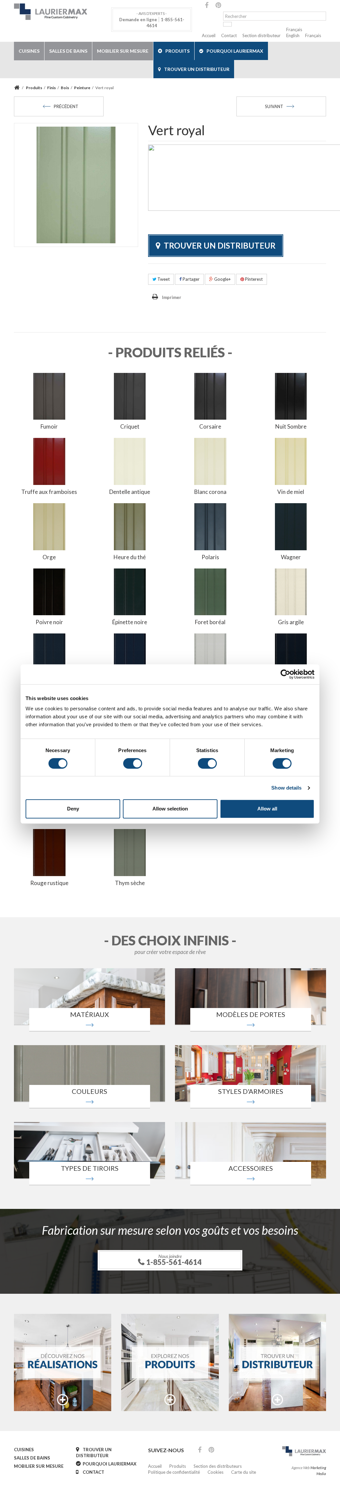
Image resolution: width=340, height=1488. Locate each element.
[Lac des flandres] (49, 656)
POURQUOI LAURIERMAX (235, 51)
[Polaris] (210, 526)
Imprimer (171, 297)
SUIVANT (274, 106)
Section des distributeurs (218, 1466)
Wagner (291, 557)
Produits (177, 51)
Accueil (208, 35)
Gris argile (291, 622)
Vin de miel (290, 491)
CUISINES (24, 1449)
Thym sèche (130, 882)
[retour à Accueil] (17, 88)
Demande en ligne (138, 19)
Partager (191, 279)
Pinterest (253, 279)
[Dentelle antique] (130, 460)
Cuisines (29, 51)
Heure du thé (130, 557)
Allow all (267, 808)
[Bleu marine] (130, 656)
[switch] (132, 763)
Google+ (222, 279)
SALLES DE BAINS (32, 1457)
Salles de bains (68, 51)
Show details (286, 788)
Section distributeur (261, 35)
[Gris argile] (291, 591)
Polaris (210, 557)
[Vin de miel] (291, 460)
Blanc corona (210, 491)
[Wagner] (291, 526)
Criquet (129, 426)
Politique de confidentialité (174, 1472)
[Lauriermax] (62, 11)
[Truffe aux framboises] (49, 460)
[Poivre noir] (49, 591)
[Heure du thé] (130, 526)
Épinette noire (129, 622)
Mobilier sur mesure (122, 51)
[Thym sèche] (130, 852)
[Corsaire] (210, 395)
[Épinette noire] (130, 591)
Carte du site (243, 1472)
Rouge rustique (49, 882)
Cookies (215, 1472)
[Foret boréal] (210, 591)
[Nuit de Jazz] (291, 656)
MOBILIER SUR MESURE (38, 1466)
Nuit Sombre (290, 426)
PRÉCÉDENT (66, 106)
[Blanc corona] (210, 460)
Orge (49, 557)
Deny (73, 808)
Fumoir (49, 426)
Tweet (163, 279)
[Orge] (49, 526)
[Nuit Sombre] (291, 395)
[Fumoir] (49, 395)
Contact (229, 35)
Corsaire (210, 426)
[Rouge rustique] (49, 852)
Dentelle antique (129, 491)
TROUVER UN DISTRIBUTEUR (196, 69)
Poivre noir (49, 622)
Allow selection (170, 808)
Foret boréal (210, 622)
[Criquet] (130, 395)
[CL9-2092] (210, 656)
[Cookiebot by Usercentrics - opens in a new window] (285, 674)
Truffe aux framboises (49, 491)
